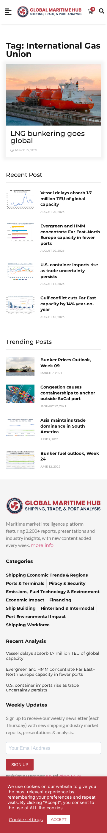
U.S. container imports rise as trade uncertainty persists (69, 270)
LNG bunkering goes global (47, 137)
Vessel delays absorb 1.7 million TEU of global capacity (66, 198)
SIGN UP (19, 764)
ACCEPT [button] (58, 819)
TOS (48, 776)
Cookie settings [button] (26, 819)
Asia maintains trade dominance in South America (63, 426)
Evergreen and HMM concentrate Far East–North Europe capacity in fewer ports (70, 234)
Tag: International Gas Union (53, 50)
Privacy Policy (70, 776)
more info (42, 545)
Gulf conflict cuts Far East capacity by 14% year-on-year (68, 303)
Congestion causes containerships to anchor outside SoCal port (67, 392)
